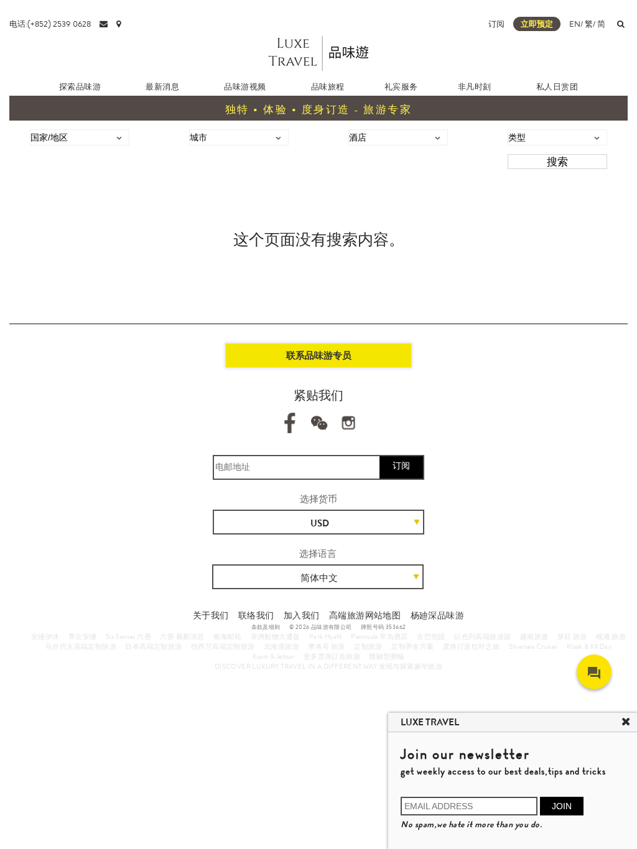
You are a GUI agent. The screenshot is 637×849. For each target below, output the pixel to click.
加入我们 (302, 615)
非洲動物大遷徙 (275, 636)
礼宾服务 (401, 87)
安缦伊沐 (45, 636)
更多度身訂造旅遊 (332, 656)
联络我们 (256, 615)
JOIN (562, 806)
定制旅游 (368, 646)
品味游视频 (245, 87)
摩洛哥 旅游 (326, 646)
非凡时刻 (474, 87)
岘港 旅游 (611, 636)
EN (574, 24)
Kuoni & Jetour (274, 656)
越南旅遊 (534, 636)
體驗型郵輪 (386, 656)
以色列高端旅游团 (482, 636)
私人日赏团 (557, 87)
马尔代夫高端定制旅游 (80, 646)
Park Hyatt (325, 636)
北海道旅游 (281, 646)
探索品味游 (80, 87)
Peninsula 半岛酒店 (379, 636)
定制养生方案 (412, 646)
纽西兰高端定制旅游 (223, 646)
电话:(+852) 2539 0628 (50, 24)
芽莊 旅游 (572, 636)
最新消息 (162, 87)
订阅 (496, 24)
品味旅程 (328, 87)
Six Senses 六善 (128, 636)
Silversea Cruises (533, 646)
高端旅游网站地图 (365, 615)
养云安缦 (82, 636)
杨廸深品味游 (437, 615)
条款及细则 (266, 627)
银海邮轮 (227, 636)
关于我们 (211, 615)
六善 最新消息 (182, 636)
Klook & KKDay (589, 646)
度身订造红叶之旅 (471, 646)
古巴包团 (431, 636)
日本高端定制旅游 (153, 646)
